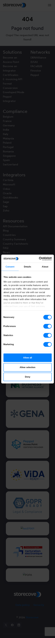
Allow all (27, 357)
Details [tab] (27, 266)
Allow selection (27, 367)
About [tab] (45, 266)
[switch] (47, 326)
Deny (27, 377)
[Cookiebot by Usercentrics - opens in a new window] (39, 259)
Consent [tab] (10, 266)
